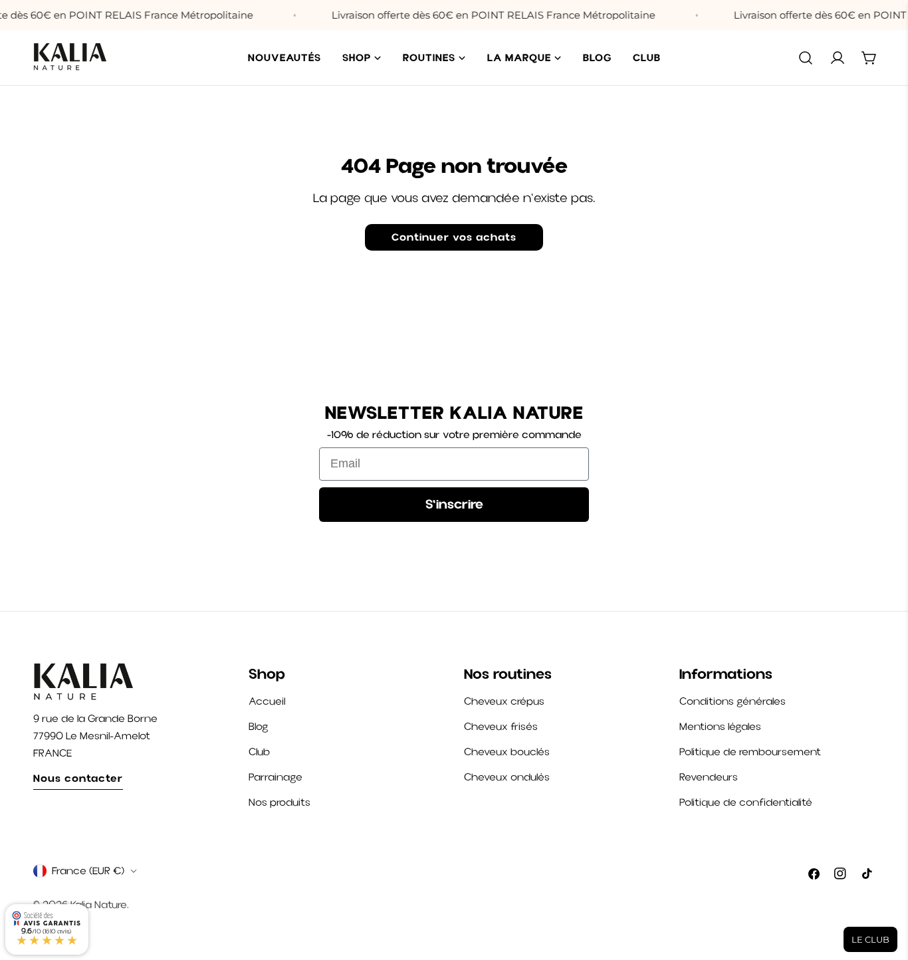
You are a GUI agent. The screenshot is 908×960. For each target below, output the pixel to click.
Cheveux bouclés (507, 752)
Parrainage (275, 777)
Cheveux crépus (504, 701)
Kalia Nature (98, 905)
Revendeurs (708, 777)
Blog (259, 727)
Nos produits (279, 802)
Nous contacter (78, 778)
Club (259, 752)
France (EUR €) (88, 871)
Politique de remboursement (750, 752)
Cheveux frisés (501, 727)
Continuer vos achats (454, 237)
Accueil (267, 701)
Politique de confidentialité (745, 802)
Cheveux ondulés (507, 777)
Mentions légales (720, 727)
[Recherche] (805, 58)
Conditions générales (732, 701)
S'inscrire (454, 504)
